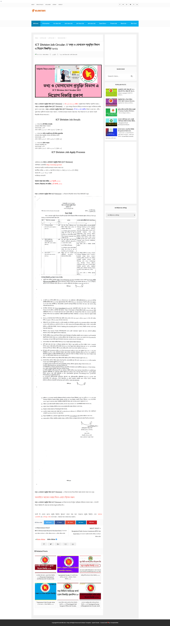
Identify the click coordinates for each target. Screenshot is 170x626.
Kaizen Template (86, 623)
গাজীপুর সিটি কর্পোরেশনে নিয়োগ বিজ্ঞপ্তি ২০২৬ (90, 575)
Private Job (113, 24)
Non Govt (134, 24)
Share (60, 522)
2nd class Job (69, 24)
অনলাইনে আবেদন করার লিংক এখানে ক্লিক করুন (54, 497)
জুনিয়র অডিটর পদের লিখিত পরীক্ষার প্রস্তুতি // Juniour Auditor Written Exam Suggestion (126, 110)
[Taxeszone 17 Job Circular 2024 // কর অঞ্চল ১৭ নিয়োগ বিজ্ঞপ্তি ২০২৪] (45, 591)
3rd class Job (80, 24)
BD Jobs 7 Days (66, 623)
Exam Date (102, 24)
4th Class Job (73, 54)
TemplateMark (114, 623)
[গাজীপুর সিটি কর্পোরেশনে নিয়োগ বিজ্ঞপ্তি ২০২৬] (90, 564)
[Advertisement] (103, 13)
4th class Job (91, 24)
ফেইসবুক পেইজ (47, 517)
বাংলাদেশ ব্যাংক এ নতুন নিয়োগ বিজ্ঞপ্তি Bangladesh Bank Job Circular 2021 (126, 130)
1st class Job (57, 24)
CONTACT (60, 4)
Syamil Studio (95, 623)
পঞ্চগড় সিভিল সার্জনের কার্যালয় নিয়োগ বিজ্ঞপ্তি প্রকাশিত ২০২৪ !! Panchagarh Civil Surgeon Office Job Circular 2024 (68, 604)
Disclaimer (47, 4)
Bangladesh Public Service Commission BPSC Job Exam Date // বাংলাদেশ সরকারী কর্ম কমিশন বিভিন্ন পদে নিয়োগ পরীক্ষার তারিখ (86, 534)
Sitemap (54, 4)
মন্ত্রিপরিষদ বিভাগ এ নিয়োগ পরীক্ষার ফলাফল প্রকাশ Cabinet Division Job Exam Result (126, 100)
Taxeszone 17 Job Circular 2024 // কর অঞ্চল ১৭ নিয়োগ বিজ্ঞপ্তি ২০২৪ (45, 603)
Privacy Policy (39, 4)
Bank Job (123, 24)
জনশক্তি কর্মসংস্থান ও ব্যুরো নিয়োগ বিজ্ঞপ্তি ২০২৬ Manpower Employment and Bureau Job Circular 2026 (45, 577)
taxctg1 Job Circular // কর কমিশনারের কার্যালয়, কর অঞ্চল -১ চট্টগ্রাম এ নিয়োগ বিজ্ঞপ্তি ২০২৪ (67, 577)
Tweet (49, 522)
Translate (36, 29)
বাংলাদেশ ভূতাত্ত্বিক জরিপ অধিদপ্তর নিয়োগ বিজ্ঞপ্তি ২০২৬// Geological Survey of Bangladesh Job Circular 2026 (90, 604)
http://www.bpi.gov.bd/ (54, 165)
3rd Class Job (66, 54)
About (32, 4)
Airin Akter (51, 539)
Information (45, 24)
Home (36, 24)
